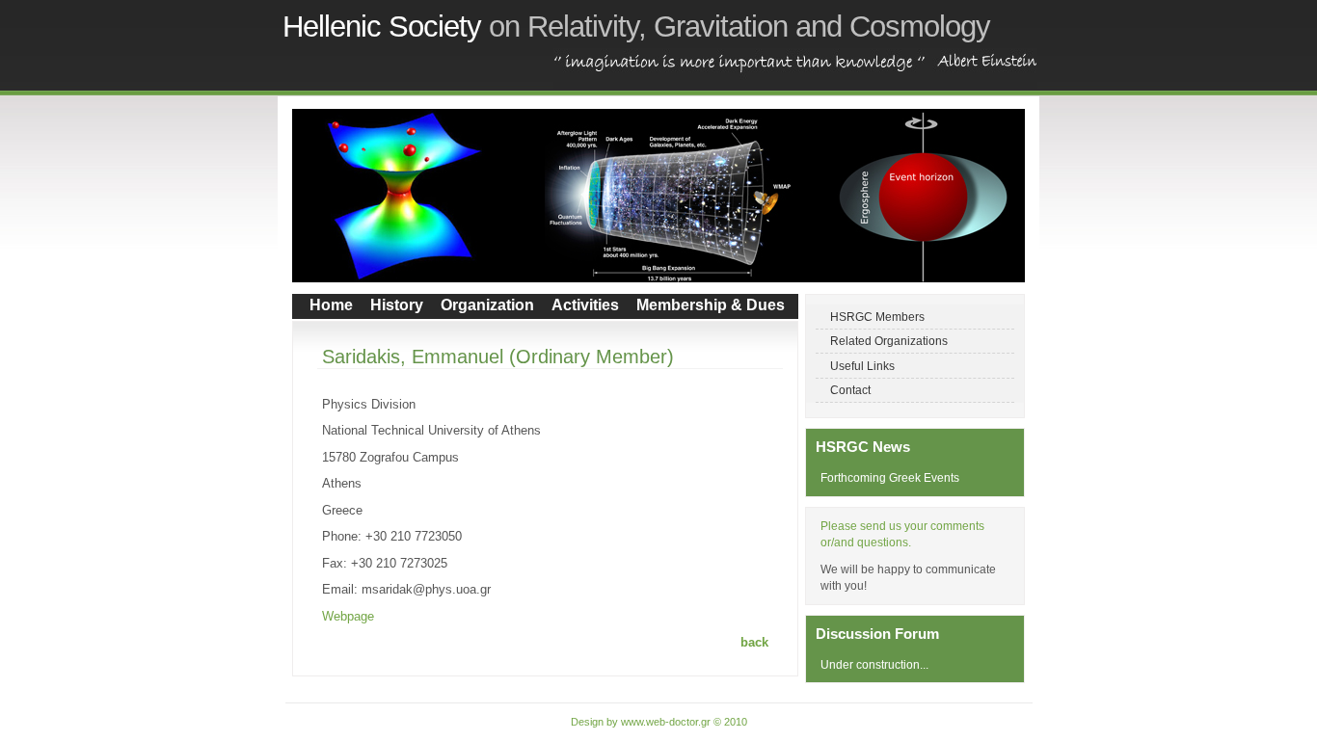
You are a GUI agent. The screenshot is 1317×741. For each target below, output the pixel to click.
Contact (850, 390)
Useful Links (862, 365)
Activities (585, 305)
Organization (487, 305)
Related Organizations (889, 340)
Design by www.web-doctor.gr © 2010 (659, 722)
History (396, 305)
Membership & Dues (710, 305)
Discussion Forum (877, 633)
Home (331, 305)
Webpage (348, 616)
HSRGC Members (877, 316)
